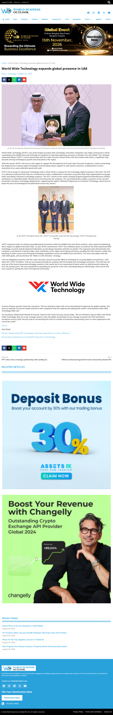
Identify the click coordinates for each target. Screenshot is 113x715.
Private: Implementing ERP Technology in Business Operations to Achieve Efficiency (36, 333)
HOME (7, 19)
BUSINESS (24, 19)
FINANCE (35, 19)
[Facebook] (88, 13)
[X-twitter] (104, 13)
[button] (4, 79)
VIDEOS (107, 19)
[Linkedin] (99, 13)
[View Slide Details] (56, 435)
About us (17, 2)
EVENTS (87, 19)
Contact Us (25, 2)
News (4, 74)
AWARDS (99, 19)
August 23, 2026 (7, 2)
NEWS (15, 19)
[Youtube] (109, 13)
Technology (12, 74)
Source (4, 325)
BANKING (45, 19)
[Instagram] (93, 13)
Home (4, 63)
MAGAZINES (77, 19)
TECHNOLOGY (56, 19)
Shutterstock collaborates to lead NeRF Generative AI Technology (29, 337)
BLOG (67, 19)
